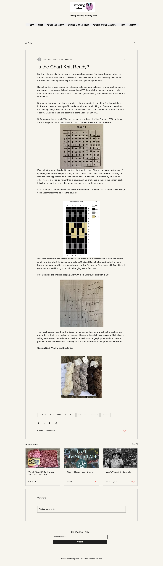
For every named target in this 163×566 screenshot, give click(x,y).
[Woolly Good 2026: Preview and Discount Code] (43, 458)
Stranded (105, 415)
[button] (134, 43)
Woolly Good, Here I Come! (80, 472)
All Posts (28, 43)
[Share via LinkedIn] (50, 423)
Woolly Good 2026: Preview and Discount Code (41, 473)
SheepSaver (69, 415)
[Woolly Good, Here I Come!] (81, 458)
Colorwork (82, 415)
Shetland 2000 (55, 415)
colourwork (94, 415)
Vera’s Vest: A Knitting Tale (118, 472)
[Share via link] (56, 423)
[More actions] (124, 59)
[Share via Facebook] (38, 423)
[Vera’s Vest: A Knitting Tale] (120, 458)
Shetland (42, 415)
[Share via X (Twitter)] (44, 423)
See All (135, 444)
